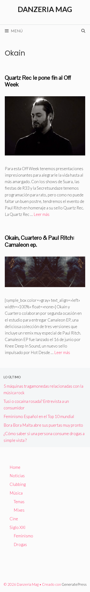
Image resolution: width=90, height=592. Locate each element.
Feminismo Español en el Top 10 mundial (39, 416)
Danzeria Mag (45, 9)
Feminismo (23, 535)
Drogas (20, 544)
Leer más (41, 214)
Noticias (17, 475)
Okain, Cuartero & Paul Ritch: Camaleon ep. (39, 241)
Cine (14, 518)
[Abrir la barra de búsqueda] (83, 31)
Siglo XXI (17, 527)
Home (15, 467)
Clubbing (18, 484)
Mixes (19, 510)
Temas (19, 501)
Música (16, 492)
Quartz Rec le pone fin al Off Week (38, 81)
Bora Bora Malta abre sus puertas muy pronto (43, 425)
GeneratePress (74, 584)
